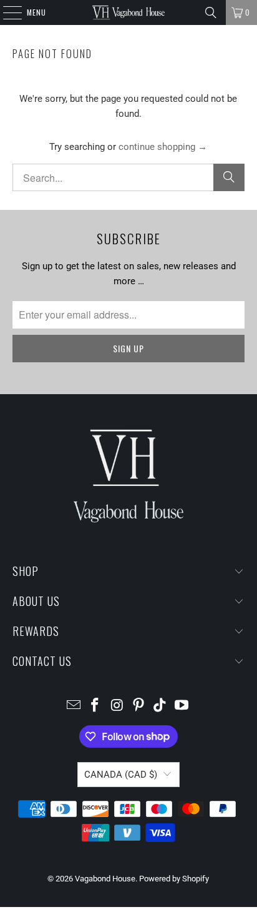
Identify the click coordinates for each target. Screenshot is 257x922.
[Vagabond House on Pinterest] (138, 706)
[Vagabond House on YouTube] (182, 706)
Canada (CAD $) (120, 774)
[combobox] (128, 177)
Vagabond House (105, 878)
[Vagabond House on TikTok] (160, 706)
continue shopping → (163, 146)
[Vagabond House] (128, 12)
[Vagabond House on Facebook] (95, 706)
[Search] (211, 12)
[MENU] (6, 12)
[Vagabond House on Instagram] (117, 706)
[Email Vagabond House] (73, 706)
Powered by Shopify (174, 878)
